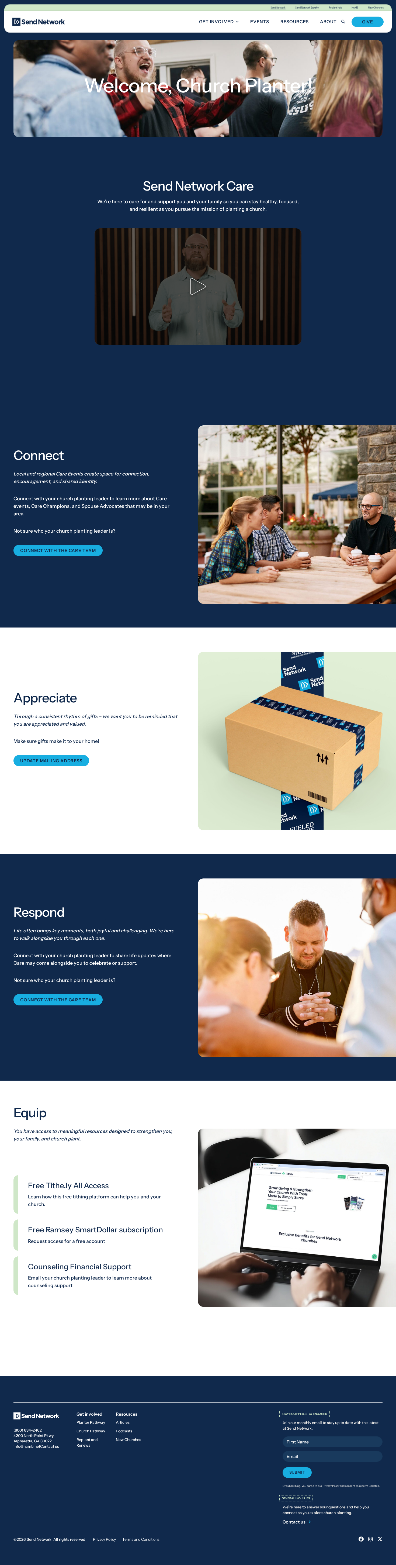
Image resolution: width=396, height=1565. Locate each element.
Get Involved (221, 22)
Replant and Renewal (87, 1442)
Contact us (49, 1446)
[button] (198, 286)
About (328, 21)
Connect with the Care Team (58, 550)
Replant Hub (335, 7)
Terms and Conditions (140, 1539)
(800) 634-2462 (27, 1430)
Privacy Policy (104, 1539)
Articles (123, 1422)
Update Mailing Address (51, 760)
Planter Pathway (91, 1422)
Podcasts (124, 1431)
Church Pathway (91, 1431)
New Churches (376, 7)
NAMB (355, 7)
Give (367, 22)
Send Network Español (307, 7)
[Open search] (346, 21)
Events (259, 21)
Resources (294, 21)
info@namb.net (26, 1446)
